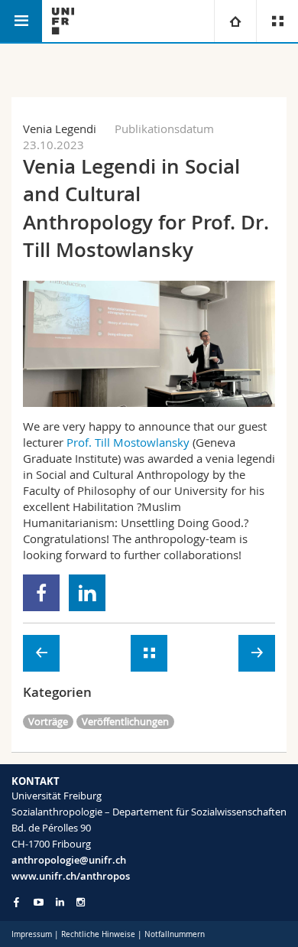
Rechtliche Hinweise (98, 934)
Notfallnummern (174, 934)
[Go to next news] (256, 653)
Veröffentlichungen (125, 721)
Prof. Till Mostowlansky (127, 442)
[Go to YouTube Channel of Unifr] (39, 902)
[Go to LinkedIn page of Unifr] (60, 902)
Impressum (31, 934)
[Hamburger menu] (21, 21)
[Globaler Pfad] (235, 21)
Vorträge (48, 721)
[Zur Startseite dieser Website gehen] (63, 21)
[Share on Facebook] (41, 592)
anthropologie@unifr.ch (68, 860)
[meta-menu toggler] (277, 21)
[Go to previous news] (41, 653)
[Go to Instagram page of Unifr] (80, 902)
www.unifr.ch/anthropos (70, 876)
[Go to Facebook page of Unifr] (16, 902)
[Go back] (149, 653)
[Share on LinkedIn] (87, 592)
